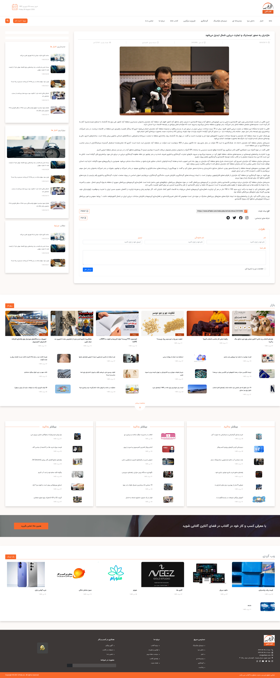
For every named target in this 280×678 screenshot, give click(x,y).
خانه (270, 21)
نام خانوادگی (199, 238)
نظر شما (263, 248)
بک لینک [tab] (10, 556)
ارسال (70, 665)
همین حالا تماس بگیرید (31, 526)
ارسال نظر (87, 269)
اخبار (261, 21)
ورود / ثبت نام (20, 21)
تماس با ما (149, 21)
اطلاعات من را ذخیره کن (254, 269)
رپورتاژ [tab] (9, 305)
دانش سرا (250, 21)
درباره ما (162, 21)
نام (265, 238)
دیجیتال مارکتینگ (220, 21)
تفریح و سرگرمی (189, 21)
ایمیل (140, 238)
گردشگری (204, 21)
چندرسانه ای (237, 21)
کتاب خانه (174, 21)
